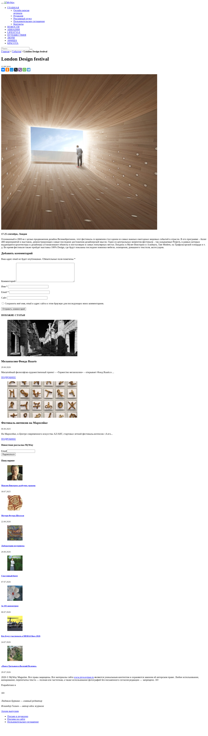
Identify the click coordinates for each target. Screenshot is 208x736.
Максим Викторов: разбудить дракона (18, 485)
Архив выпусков (10, 711)
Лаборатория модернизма (13, 546)
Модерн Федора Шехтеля (12, 515)
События (16, 51)
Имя (4, 286)
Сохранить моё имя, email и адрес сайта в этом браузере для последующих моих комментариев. (54, 303)
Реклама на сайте (16, 719)
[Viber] (20, 69)
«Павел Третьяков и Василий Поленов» (19, 666)
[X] (16, 69)
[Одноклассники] (7, 69)
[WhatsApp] (24, 69)
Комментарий (8, 281)
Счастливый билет (9, 576)
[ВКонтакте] (3, 69)
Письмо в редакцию (17, 716)
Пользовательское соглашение (23, 722)
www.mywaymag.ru (84, 677)
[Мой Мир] (11, 69)
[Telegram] (28, 69)
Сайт (3, 297)
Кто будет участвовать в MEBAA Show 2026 (20, 636)
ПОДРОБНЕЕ (8, 377)
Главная (5, 51)
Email (5, 292)
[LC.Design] (8, 688)
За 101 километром (9, 606)
